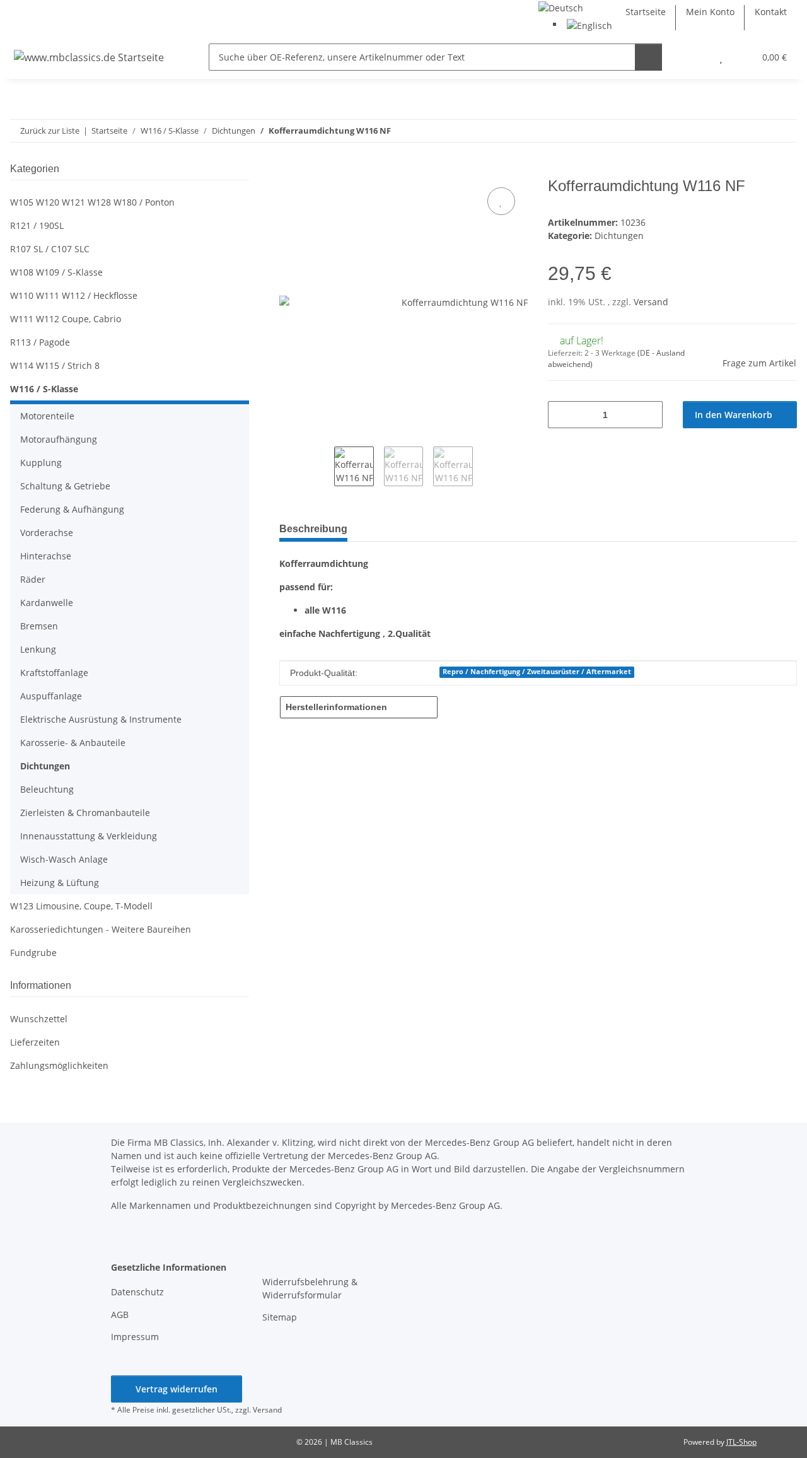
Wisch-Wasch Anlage (64, 859)
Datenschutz (137, 1292)
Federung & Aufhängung (72, 509)
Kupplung (41, 463)
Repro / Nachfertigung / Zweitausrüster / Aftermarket (537, 671)
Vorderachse (46, 533)
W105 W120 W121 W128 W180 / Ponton (92, 202)
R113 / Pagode (40, 342)
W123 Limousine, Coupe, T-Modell (81, 906)
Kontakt (771, 12)
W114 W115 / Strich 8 (55, 365)
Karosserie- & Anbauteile (72, 743)
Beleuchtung (47, 789)
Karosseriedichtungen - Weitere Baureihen (100, 929)
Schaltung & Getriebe (65, 486)
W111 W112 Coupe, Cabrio (65, 319)
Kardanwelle (46, 603)
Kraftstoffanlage (54, 673)
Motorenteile (47, 416)
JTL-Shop (741, 1442)
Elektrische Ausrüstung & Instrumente (101, 719)
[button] (695, 57)
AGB (120, 1315)
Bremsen (39, 626)
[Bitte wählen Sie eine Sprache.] (560, 7)
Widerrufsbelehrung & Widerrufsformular (309, 1288)
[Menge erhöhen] (648, 415)
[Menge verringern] (562, 415)
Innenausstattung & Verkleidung (88, 836)
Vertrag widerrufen (177, 1389)
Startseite (645, 12)
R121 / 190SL (37, 225)
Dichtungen (619, 236)
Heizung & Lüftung (59, 883)
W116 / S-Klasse (44, 389)
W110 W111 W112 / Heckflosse (73, 295)
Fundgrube (33, 953)
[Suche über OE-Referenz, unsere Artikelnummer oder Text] (648, 57)
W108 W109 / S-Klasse (56, 272)
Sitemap (279, 1317)
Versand (651, 302)
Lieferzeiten (35, 1042)
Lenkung (38, 649)
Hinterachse (45, 556)
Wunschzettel (38, 1019)
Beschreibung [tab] (313, 528)
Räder (32, 579)
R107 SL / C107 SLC (50, 249)
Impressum (135, 1337)
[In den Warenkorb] (289, 170)
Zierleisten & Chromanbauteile (85, 813)
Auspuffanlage (51, 696)
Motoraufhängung (58, 439)
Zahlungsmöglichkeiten (59, 1065)
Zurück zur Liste (49, 130)
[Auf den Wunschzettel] (501, 201)
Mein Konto (710, 12)
